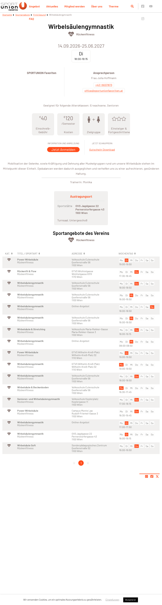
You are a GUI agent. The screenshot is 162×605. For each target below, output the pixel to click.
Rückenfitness (85, 34)
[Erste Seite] (74, 463)
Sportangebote (22, 14)
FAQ (31, 19)
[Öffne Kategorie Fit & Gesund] (71, 34)
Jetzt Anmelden (63, 149)
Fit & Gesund (39, 14)
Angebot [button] (34, 6)
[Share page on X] (157, 476)
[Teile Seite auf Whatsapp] (146, 476)
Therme (113, 6)
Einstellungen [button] (112, 599)
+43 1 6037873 (103, 85)
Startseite (7, 14)
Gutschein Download (102, 149)
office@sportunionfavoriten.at (103, 90)
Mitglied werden (74, 6)
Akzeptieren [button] (130, 600)
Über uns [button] (96, 6)
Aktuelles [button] (52, 6)
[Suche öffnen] (132, 6)
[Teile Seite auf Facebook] (152, 476)
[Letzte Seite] (88, 463)
